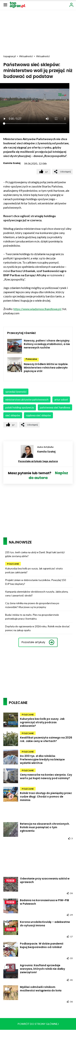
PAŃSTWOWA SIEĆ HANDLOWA (55, 407)
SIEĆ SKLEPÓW (12, 415)
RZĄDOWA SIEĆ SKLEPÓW (38, 415)
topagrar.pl (9, 56)
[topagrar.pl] (17, 4)
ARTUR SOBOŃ (61, 399)
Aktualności (26, 56)
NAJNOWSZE (20, 542)
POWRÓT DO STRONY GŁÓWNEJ (38, 1023)
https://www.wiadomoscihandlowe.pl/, (37, 309)
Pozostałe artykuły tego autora (38, 461)
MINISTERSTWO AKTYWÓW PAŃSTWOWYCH (27, 399)
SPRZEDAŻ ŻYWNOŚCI (15, 391)
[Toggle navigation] (5, 4)
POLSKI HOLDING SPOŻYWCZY (19, 407)
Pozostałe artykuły (33, 642)
